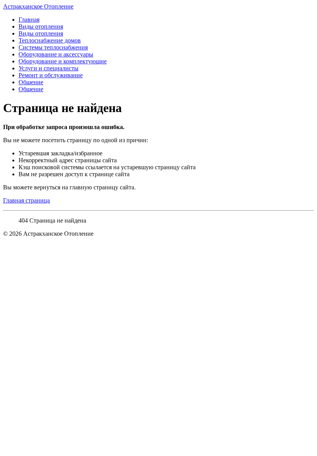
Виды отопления (41, 26)
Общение (31, 82)
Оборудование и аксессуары (56, 54)
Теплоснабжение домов (50, 40)
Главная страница (26, 200)
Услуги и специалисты (48, 68)
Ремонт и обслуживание (51, 75)
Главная (29, 19)
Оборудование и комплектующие (63, 61)
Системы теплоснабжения (53, 47)
